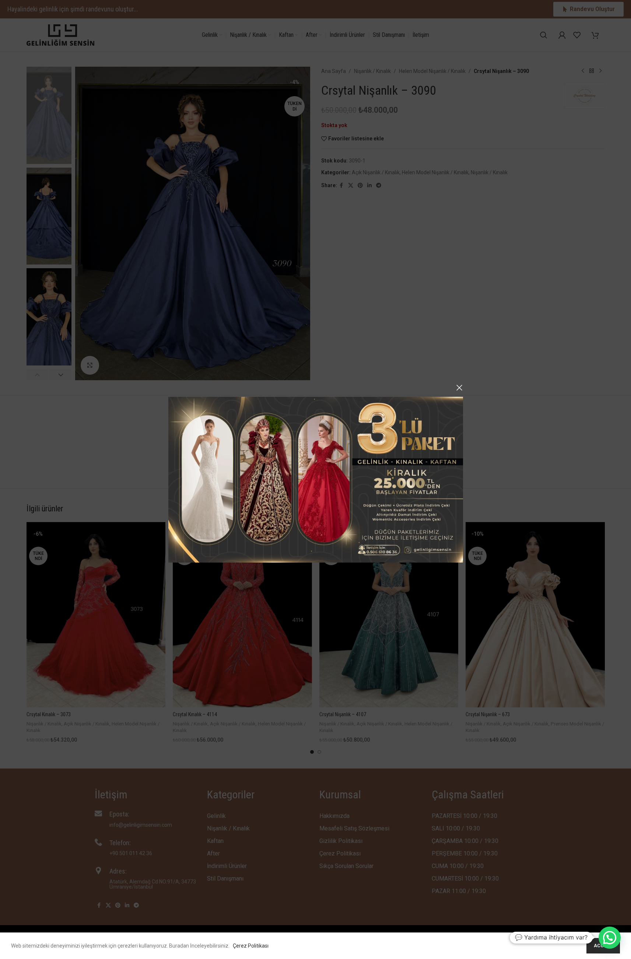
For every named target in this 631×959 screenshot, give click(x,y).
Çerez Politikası (251, 946)
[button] (610, 938)
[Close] (459, 387)
